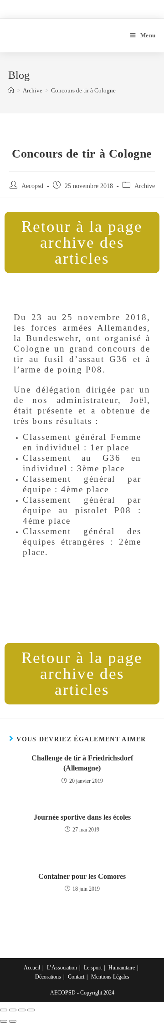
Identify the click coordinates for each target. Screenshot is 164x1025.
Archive (144, 186)
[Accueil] (11, 90)
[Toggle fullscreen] (22, 1010)
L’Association (62, 967)
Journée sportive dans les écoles (82, 817)
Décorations (48, 977)
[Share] (12, 1010)
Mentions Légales (110, 977)
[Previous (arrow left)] (3, 1021)
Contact (76, 977)
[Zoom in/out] (31, 1010)
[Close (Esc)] (3, 1010)
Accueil (32, 967)
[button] (82, 242)
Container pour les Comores (82, 876)
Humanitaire (121, 967)
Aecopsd (32, 186)
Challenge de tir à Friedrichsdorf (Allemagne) (82, 763)
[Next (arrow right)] (12, 1021)
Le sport (93, 967)
